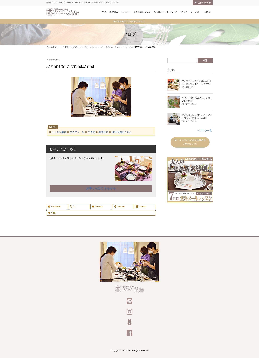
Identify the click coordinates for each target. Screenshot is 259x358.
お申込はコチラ (136, 21)
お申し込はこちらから (101, 188)
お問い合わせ (204, 2)
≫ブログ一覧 (205, 130)
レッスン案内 (59, 132)
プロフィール (77, 132)
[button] (190, 142)
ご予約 (91, 132)
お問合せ (103, 132)
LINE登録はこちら (122, 132)
